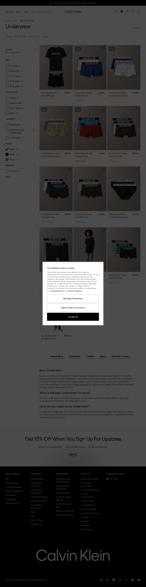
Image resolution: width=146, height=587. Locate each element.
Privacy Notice (75, 290)
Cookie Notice (57, 290)
